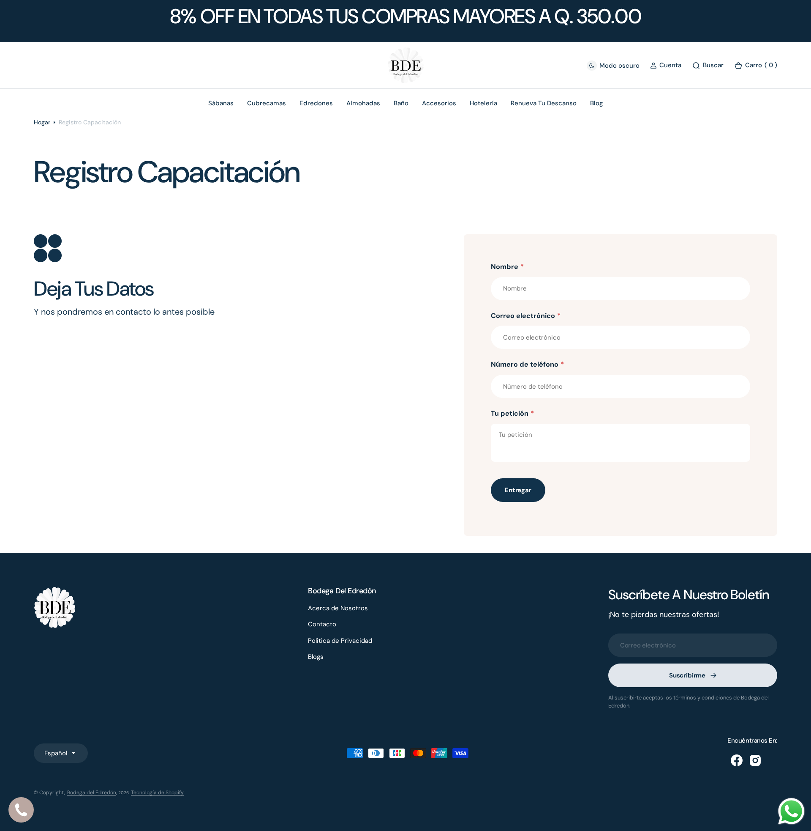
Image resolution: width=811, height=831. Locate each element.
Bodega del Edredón (91, 792)
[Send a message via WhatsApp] (791, 811)
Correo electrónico (526, 315)
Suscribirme (687, 675)
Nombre (507, 266)
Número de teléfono (527, 364)
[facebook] (736, 760)
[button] (665, 65)
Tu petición (512, 413)
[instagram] (755, 760)
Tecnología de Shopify (157, 792)
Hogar (42, 122)
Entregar (518, 490)
